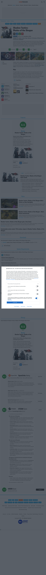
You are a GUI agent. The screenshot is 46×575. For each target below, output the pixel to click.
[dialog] (23, 287)
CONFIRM (15, 302)
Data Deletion (16, 306)
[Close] (42, 269)
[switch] (36, 286)
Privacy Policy (29, 306)
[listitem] (23, 283)
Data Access (23, 306)
